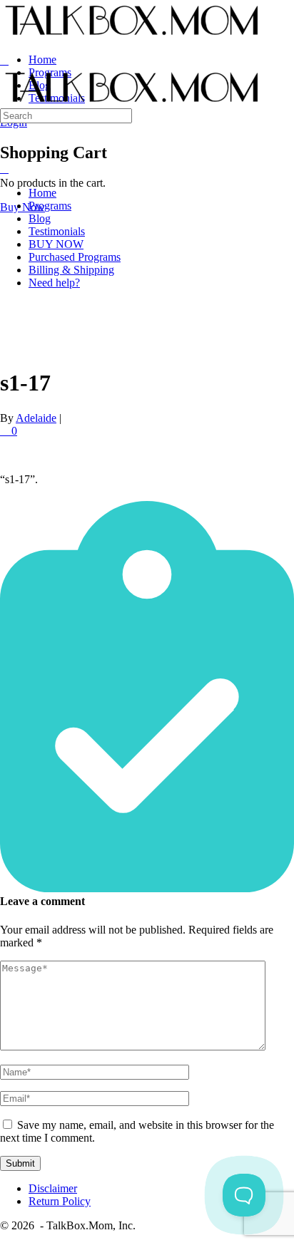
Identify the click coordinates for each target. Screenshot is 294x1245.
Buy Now (22, 207)
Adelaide (36, 418)
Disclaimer (53, 1188)
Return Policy (60, 1201)
